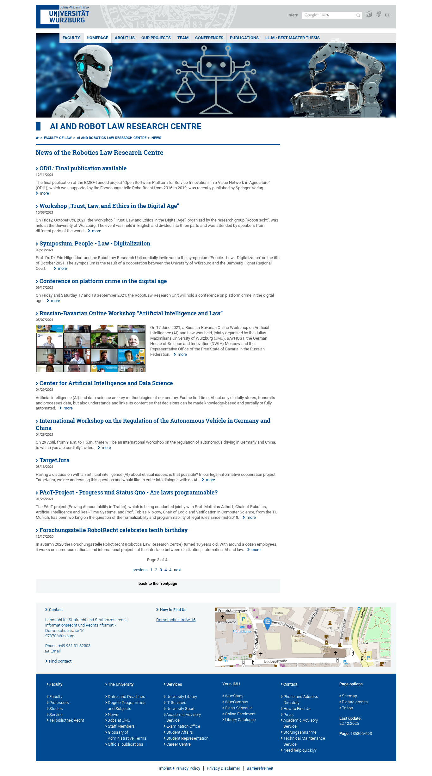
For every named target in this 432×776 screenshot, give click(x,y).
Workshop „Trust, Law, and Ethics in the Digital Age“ (109, 205)
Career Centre (178, 744)
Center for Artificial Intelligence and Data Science (106, 383)
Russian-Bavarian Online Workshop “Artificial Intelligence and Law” (131, 313)
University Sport (180, 708)
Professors (59, 702)
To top (347, 708)
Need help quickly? (300, 750)
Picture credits (355, 702)
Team (182, 37)
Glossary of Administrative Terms (127, 735)
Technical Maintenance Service (304, 741)
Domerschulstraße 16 (175, 619)
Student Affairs (179, 732)
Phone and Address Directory (300, 699)
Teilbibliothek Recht (66, 720)
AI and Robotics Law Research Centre (111, 138)
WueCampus (236, 702)
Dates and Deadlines (126, 696)
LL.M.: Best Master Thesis (292, 37)
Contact (56, 610)
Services (174, 684)
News (156, 138)
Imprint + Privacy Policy (179, 768)
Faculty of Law (58, 138)
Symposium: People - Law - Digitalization (95, 243)
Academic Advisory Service (183, 717)
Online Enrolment (240, 714)
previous (140, 569)
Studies (56, 708)
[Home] (37, 138)
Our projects (156, 37)
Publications (244, 37)
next (178, 569)
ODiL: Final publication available (83, 168)
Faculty (71, 37)
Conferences (209, 37)
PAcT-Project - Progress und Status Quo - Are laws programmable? (129, 492)
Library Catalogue (240, 719)
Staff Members (121, 726)
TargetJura (55, 460)
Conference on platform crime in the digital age (103, 281)
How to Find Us (173, 610)
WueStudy (234, 696)
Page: (344, 733)
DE (387, 15)
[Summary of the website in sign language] (378, 14)
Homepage (97, 37)
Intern (292, 15)
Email (56, 651)
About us (125, 37)
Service (56, 714)
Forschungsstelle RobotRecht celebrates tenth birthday (114, 530)
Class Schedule (239, 708)
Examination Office (183, 726)
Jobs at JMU (119, 720)
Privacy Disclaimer (223, 768)
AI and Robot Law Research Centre (125, 126)
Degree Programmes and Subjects (126, 705)
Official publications (125, 744)
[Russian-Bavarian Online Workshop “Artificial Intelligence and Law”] (90, 370)
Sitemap (349, 696)
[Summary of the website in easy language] (369, 14)
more (44, 193)
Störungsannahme (300, 732)
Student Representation (187, 738)
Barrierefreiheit (260, 768)
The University (120, 684)
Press (288, 714)
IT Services (176, 702)
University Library (181, 696)
